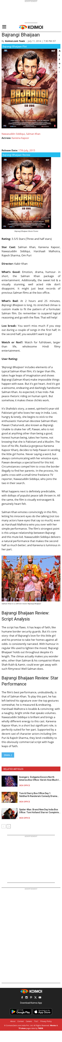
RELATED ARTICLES (13, 769)
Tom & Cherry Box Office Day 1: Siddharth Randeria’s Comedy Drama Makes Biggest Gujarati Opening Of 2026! (38, 795)
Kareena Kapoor (20, 137)
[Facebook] (22, 997)
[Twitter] (35, 997)
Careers (29, 1021)
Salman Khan (33, 133)
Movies (53, 1025)
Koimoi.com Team (15, 41)
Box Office (24, 785)
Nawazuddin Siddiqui (13, 133)
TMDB (40, 1028)
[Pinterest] (31, 997)
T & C (36, 1021)
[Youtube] (40, 997)
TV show (22, 1028)
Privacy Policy (46, 1021)
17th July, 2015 (26, 150)
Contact (20, 1021)
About (12, 1021)
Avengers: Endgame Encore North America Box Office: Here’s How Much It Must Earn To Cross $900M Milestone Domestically (39, 778)
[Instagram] (26, 997)
